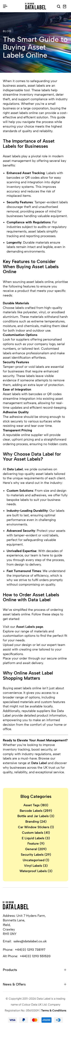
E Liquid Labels (36, 838)
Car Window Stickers (36, 827)
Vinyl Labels (36, 866)
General (36, 849)
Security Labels (36, 854)
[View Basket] (64, 7)
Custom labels (36, 832)
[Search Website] (58, 7)
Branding (36, 821)
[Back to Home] (16, 905)
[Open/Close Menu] (5, 6)
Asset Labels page (29, 627)
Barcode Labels (36, 811)
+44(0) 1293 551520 (35, 956)
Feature (35, 843)
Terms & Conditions (53, 1010)
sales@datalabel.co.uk (30, 941)
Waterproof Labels (36, 871)
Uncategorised (36, 860)
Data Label (39, 763)
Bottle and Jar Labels (35, 816)
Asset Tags (35, 805)
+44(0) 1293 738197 (30, 949)
